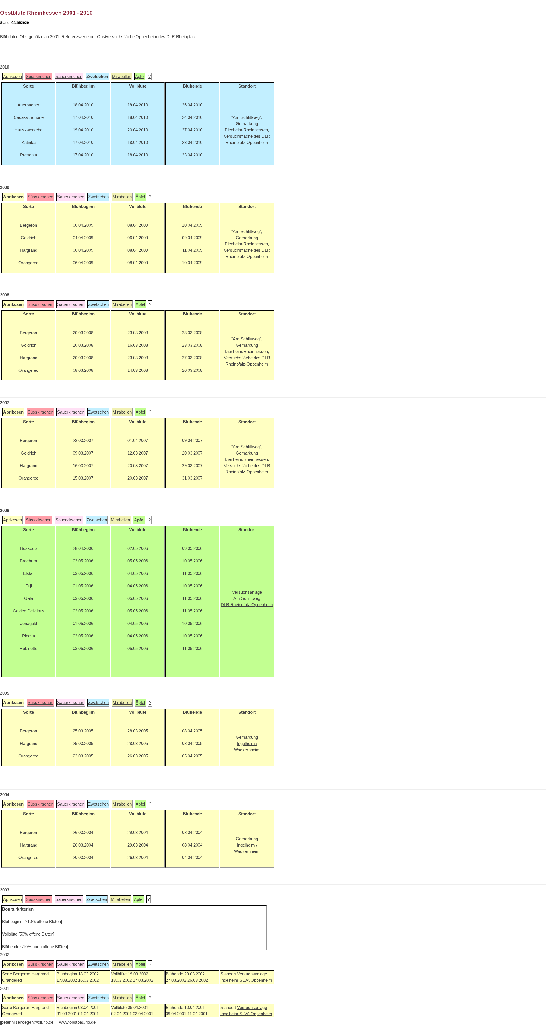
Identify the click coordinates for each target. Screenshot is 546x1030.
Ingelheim (229, 980)
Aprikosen (12, 76)
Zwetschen (98, 197)
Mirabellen (121, 76)
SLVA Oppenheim (255, 980)
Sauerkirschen (68, 76)
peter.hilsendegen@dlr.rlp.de (27, 1022)
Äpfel (139, 76)
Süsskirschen (38, 76)
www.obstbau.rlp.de (77, 1022)
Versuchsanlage (252, 974)
